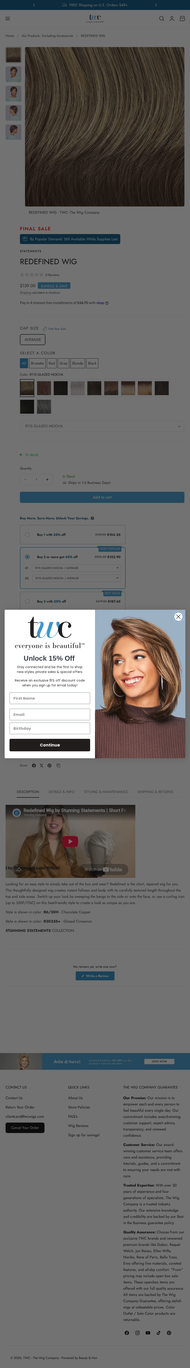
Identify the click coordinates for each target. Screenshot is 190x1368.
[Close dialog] (178, 616)
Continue (50, 745)
